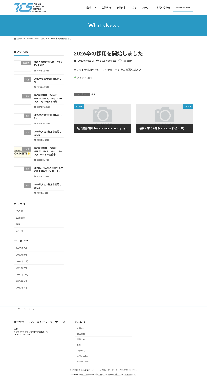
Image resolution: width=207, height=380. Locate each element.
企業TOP (81, 328)
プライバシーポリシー (26, 309)
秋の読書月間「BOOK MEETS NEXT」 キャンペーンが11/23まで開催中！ (48, 151)
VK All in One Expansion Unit (124, 374)
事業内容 (81, 339)
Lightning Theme (102, 374)
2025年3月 (21, 254)
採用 (93, 94)
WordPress (86, 374)
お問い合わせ (83, 356)
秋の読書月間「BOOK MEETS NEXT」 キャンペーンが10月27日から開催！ (48, 98)
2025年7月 (21, 248)
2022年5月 (21, 281)
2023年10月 (22, 261)
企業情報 (20, 217)
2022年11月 (22, 274)
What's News (83, 361)
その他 (19, 211)
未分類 (19, 230)
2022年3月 (21, 287)
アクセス (81, 350)
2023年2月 (21, 267)
